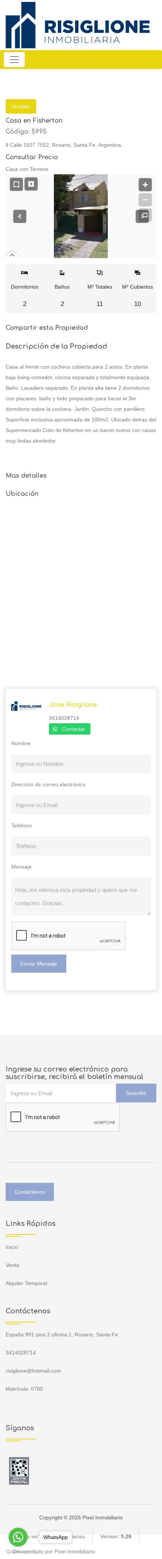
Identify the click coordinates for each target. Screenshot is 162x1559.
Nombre (21, 743)
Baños (62, 295)
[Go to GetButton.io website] (18, 1551)
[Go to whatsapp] (18, 1537)
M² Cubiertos (137, 295)
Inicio (12, 1247)
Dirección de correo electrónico (48, 784)
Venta (12, 1265)
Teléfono (21, 826)
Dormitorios (24, 295)
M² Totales (99, 295)
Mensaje (21, 867)
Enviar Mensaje (38, 964)
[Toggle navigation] (14, 59)
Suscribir (136, 1093)
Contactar (73, 729)
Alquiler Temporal (26, 1283)
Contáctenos (30, 1192)
